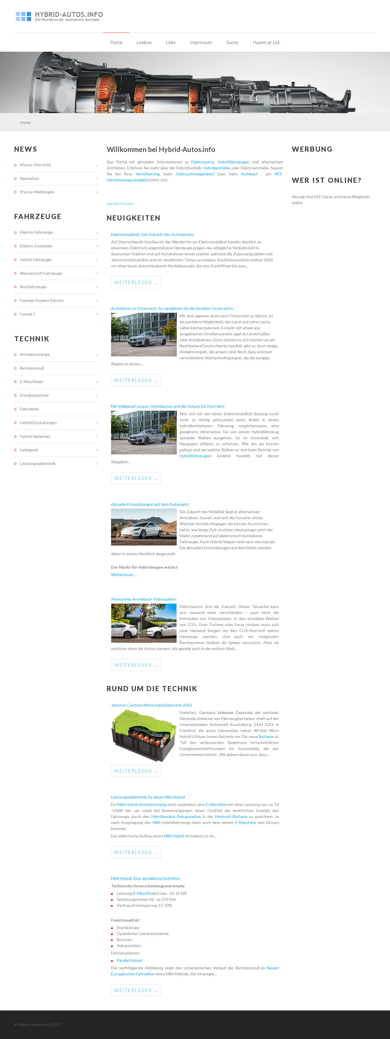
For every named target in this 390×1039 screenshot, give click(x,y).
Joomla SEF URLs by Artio (120, 203)
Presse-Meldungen (37, 191)
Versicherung (148, 173)
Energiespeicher (34, 395)
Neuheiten (29, 178)
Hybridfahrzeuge (194, 455)
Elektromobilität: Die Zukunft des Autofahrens (152, 234)
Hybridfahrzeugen (234, 161)
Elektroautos (202, 161)
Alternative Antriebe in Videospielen (143, 599)
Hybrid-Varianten (35, 436)
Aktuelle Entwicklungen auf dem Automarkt (150, 504)
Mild (156, 822)
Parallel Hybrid (129, 960)
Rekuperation (190, 816)
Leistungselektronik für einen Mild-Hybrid (148, 797)
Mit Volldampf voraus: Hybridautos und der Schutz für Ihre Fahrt (168, 406)
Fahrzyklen (29, 408)
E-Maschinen (31, 381)
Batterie (266, 736)
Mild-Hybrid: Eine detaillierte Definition (145, 878)
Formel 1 (27, 314)
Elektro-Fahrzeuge (36, 232)
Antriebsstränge (35, 354)
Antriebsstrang (153, 804)
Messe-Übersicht (35, 165)
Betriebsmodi (32, 368)
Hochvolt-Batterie (231, 816)
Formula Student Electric (42, 300)
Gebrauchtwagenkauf (195, 173)
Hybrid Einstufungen (38, 422)
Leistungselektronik (38, 463)
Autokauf (249, 173)
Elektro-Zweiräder (36, 245)
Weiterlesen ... (136, 282)
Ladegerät (29, 449)
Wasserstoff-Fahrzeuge (41, 273)
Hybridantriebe (216, 167)
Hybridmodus (164, 816)
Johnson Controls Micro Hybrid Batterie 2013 (151, 705)
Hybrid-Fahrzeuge (36, 259)
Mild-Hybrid (127, 804)
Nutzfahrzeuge (33, 286)
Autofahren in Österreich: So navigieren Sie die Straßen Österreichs (172, 308)
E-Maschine (216, 804)
